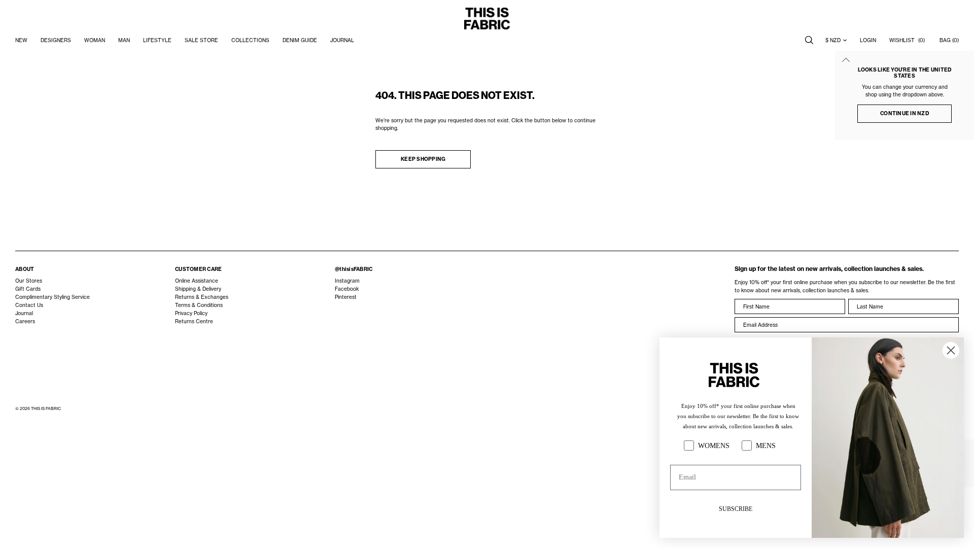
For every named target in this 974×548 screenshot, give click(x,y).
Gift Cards (28, 289)
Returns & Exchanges (201, 297)
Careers (25, 321)
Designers (56, 40)
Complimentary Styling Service (52, 297)
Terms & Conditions (199, 305)
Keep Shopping (423, 159)
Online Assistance (196, 281)
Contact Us (29, 305)
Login (868, 40)
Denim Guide (300, 40)
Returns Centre (194, 321)
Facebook (347, 289)
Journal (24, 313)
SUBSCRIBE (735, 508)
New (21, 40)
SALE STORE (201, 40)
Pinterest (346, 297)
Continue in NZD (904, 113)
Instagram (347, 281)
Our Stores (28, 281)
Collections (250, 40)
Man (124, 40)
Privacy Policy (191, 313)
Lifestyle (157, 40)
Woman (94, 40)
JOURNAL (342, 40)
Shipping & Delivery (198, 289)
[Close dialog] (951, 350)
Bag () (949, 40)
